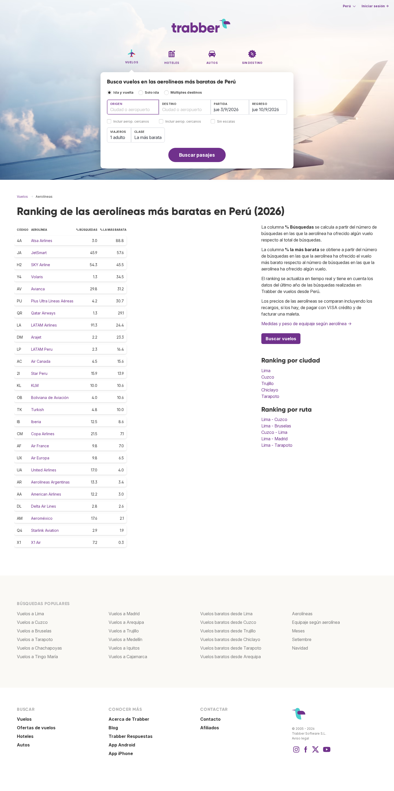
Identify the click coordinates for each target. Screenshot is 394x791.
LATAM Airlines (44, 325)
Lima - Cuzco (274, 419)
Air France (40, 446)
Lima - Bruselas (276, 426)
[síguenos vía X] (315, 752)
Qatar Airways (43, 313)
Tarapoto (270, 396)
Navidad (300, 648)
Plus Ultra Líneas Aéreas (52, 301)
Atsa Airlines (41, 240)
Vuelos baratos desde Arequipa (230, 656)
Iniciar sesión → (375, 6)
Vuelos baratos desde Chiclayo (230, 639)
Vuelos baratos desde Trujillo (228, 630)
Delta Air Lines (43, 506)
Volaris (37, 276)
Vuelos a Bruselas (34, 630)
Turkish (37, 409)
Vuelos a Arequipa (126, 622)
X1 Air (36, 542)
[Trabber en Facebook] (306, 752)
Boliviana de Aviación (50, 397)
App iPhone (121, 753)
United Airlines (43, 470)
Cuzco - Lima (274, 432)
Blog (113, 727)
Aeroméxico (42, 518)
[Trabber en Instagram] (296, 752)
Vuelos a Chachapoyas (39, 648)
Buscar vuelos (281, 338)
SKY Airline (40, 264)
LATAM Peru (42, 349)
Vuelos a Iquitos (124, 648)
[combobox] (133, 107)
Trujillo (267, 383)
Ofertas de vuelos (36, 727)
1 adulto (117, 137)
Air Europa (40, 458)
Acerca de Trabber (129, 719)
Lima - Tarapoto (276, 445)
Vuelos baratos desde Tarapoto (230, 648)
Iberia (36, 421)
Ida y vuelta (123, 92)
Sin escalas (226, 122)
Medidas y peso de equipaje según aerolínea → (306, 323)
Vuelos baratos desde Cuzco (228, 622)
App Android (122, 745)
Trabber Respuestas (131, 736)
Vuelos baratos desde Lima (226, 613)
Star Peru (39, 373)
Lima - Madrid (274, 438)
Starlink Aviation (45, 530)
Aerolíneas (302, 613)
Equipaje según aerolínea (316, 622)
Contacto (210, 719)
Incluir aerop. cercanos (131, 122)
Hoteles (25, 736)
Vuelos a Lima (30, 613)
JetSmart (39, 252)
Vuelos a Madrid (124, 613)
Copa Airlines (42, 433)
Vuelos (24, 719)
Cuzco (267, 377)
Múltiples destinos (186, 92)
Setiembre (301, 639)
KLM (35, 385)
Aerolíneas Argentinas (50, 482)
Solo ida (152, 92)
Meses (298, 630)
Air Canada (40, 361)
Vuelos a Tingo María (37, 656)
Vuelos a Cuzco (32, 622)
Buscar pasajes (197, 155)
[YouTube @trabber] (326, 752)
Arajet (36, 337)
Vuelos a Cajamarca (128, 656)
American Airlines (46, 494)
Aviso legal (300, 738)
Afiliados (209, 727)
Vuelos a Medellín (125, 639)
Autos (23, 745)
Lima (265, 370)
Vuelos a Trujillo (124, 630)
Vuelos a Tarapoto (35, 639)
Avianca (38, 289)
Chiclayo (269, 390)
